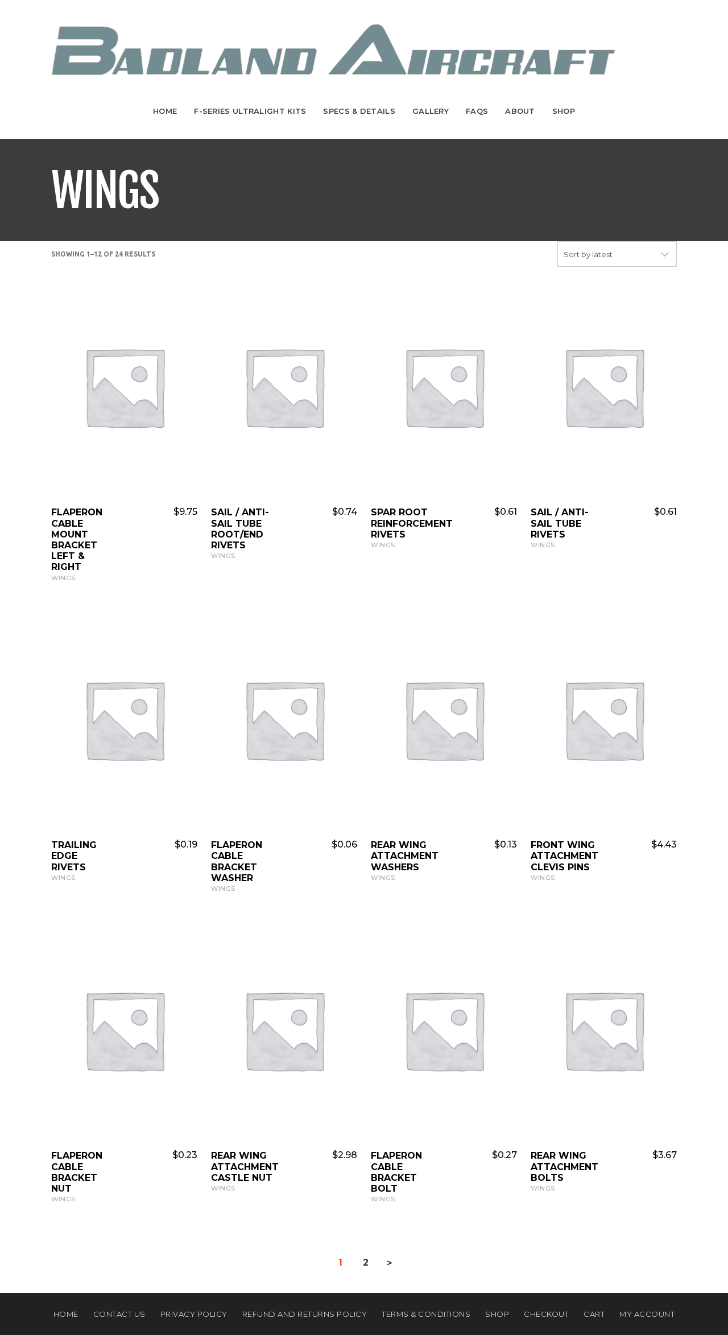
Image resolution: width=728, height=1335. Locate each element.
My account (647, 1314)
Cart (594, 1314)
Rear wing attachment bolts (564, 1166)
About (520, 110)
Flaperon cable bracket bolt (396, 1172)
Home (165, 110)
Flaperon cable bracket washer (236, 861)
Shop (563, 110)
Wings (63, 578)
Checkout (546, 1314)
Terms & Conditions (426, 1314)
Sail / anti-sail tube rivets (560, 523)
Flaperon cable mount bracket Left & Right (76, 539)
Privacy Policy (194, 1314)
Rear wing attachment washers (405, 856)
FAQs (477, 110)
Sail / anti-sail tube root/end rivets (240, 529)
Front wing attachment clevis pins (564, 856)
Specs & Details (359, 110)
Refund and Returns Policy (304, 1314)
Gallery (430, 110)
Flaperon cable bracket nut (76, 1172)
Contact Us (119, 1314)
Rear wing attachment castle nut (245, 1166)
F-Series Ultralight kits (250, 110)
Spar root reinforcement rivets (412, 523)
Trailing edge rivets (74, 856)
